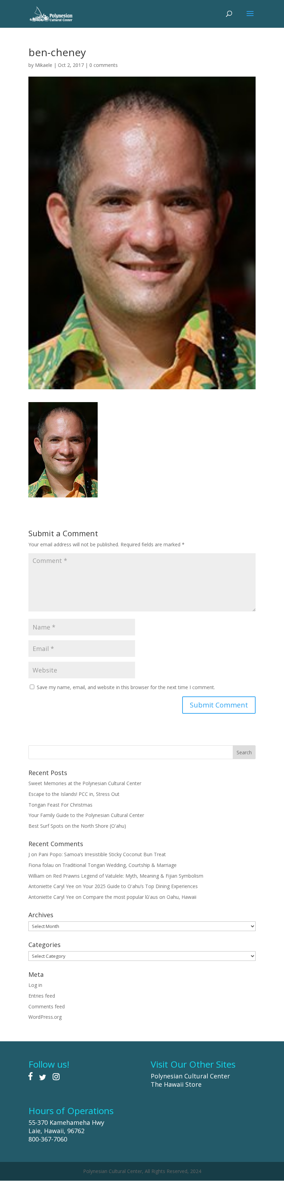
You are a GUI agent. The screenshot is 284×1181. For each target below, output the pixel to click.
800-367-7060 (47, 1139)
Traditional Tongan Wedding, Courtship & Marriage (119, 865)
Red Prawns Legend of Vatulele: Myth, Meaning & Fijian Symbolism (128, 875)
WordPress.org (45, 1017)
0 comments (103, 65)
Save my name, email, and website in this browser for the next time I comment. (126, 687)
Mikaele (43, 65)
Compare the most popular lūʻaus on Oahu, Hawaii (139, 897)
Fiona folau (41, 865)
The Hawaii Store (176, 1084)
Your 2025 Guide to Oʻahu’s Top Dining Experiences (140, 886)
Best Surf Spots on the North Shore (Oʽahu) (77, 826)
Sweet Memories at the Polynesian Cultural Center (84, 783)
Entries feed (41, 995)
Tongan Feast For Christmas (60, 804)
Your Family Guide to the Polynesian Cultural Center (86, 815)
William (36, 875)
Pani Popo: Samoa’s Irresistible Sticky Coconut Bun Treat (102, 854)
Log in (35, 985)
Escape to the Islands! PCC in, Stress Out (73, 794)
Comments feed (46, 1006)
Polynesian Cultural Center (190, 1076)
